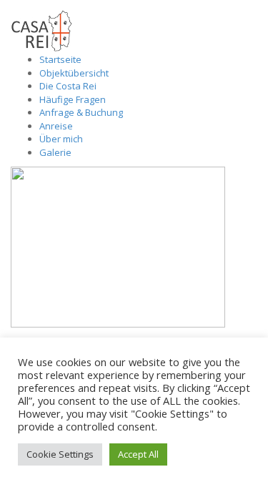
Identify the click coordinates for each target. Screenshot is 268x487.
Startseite (60, 59)
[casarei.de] (41, 30)
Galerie (55, 152)
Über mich (61, 138)
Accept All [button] (138, 454)
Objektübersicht (74, 73)
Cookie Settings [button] (60, 454)
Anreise (56, 125)
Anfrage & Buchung (81, 112)
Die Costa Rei (67, 85)
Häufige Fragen (72, 99)
